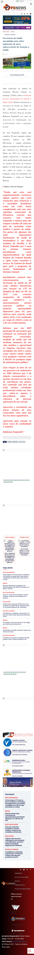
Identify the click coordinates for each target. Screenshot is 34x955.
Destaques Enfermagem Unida (23, 553)
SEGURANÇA (15, 590)
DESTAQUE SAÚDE (8, 635)
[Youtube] (30, 14)
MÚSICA (12, 575)
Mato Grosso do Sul (14, 571)
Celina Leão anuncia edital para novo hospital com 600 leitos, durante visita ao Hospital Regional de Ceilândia (16, 605)
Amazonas (23, 536)
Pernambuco (15, 578)
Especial (11, 560)
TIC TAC (10, 594)
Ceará (15, 537)
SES (24, 441)
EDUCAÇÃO (20, 556)
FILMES (24, 565)
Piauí (22, 578)
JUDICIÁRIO (19, 568)
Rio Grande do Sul (19, 585)
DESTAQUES (6, 31)
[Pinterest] (19, 80)
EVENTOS (19, 561)
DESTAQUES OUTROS (13, 554)
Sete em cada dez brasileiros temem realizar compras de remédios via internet (13, 829)
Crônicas (21, 546)
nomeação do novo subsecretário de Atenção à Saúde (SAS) (17, 98)
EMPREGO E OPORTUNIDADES (15, 558)
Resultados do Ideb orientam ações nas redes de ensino (17, 631)
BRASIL (9, 537)
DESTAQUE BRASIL (11, 797)
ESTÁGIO (12, 561)
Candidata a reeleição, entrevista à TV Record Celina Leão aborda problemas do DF (16, 614)
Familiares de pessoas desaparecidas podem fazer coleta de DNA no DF (16, 638)
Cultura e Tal (15, 548)
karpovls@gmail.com (19, 941)
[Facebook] (21, 14)
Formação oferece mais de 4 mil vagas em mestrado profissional (16, 623)
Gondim (10, 441)
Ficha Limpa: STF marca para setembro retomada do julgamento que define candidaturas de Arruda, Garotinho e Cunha (15, 803)
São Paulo (20, 587)
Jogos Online (10, 568)
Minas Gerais (12, 573)
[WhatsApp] (23, 80)
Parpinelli (15, 441)
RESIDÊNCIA (17, 583)
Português (21, 1)
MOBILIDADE (22, 573)
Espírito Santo (20, 560)
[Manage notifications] (29, 950)
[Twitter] (20, 869)
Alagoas (15, 536)
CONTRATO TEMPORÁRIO (17, 544)
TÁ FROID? (12, 592)
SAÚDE (12, 31)
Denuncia (16, 549)
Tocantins (17, 594)
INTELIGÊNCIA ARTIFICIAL (13, 566)
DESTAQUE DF (15, 551)
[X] (27, 14)
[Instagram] (24, 14)
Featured (18, 563)
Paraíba (23, 577)
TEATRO (19, 592)
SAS (21, 441)
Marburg (19, 570)
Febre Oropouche (14, 565)
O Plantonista (21, 575)
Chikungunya (22, 537)
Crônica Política (12, 546)
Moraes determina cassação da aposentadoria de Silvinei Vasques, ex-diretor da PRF (15, 817)
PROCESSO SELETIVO (14, 580)
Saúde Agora (18, 589)
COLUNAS (15, 539)
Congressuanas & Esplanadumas (22, 542)
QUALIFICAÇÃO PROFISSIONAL (22, 582)
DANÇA (23, 548)
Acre (9, 536)
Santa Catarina (11, 587)
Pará (17, 577)
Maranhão (12, 570)
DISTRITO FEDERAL (9, 611)
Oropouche (11, 577)
